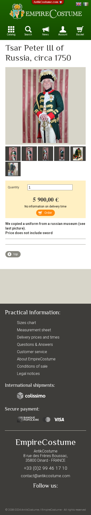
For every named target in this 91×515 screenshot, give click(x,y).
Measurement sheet (34, 330)
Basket (80, 34)
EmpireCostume (51, 509)
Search (28, 34)
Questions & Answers (35, 344)
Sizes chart (26, 322)
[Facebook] (45, 497)
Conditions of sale (32, 366)
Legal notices (28, 373)
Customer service (32, 351)
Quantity (13, 187)
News (45, 34)
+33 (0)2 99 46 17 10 (45, 468)
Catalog (11, 34)
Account (62, 34)
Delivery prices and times (38, 337)
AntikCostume (30, 509)
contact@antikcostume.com (45, 476)
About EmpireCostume (36, 359)
